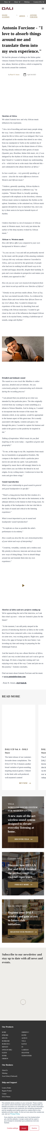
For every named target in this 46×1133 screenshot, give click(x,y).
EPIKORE (5, 1035)
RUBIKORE (6, 1041)
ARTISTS (22, 16)
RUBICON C (6, 1044)
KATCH (24, 1044)
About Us (5, 1070)
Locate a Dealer (6, 1088)
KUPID (24, 1035)
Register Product (7, 1091)
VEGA (24, 1041)
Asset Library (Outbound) (9, 1076)
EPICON (4, 1038)
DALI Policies (6, 1097)
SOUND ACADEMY (6, 16)
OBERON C (25, 1032)
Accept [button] (24, 1128)
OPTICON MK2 (7, 1050)
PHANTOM (25, 1053)
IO (22, 1047)
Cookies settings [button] (12, 1128)
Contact (4, 1094)
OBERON (5, 1058)
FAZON (4, 1053)
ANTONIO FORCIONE (33, 16)
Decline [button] (34, 1128)
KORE (4, 1032)
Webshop (4, 1073)
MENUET (5, 1047)
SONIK (4, 1056)
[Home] (7, 8)
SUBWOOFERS (27, 1056)
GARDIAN (25, 1050)
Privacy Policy (15, 1114)
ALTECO (24, 1038)
